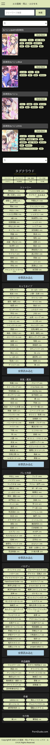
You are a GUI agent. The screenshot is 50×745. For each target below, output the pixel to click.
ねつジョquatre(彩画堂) (13, 29)
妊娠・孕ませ (14, 242)
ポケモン (37, 593)
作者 (30, 181)
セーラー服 (37, 406)
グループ (37, 383)
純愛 (36, 210)
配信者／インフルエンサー (28, 149)
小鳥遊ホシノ (36, 634)
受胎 (36, 257)
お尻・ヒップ (37, 317)
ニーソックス (37, 410)
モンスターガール (13, 601)
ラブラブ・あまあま (37, 196)
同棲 (41, 139)
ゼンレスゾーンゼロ (36, 597)
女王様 (36, 269)
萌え (13, 353)
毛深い (13, 361)
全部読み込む (25, 277)
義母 (41, 46)
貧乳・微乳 (14, 301)
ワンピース (14, 615)
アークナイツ (13, 619)
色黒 (13, 305)
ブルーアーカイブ (37, 569)
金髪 (13, 341)
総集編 (37, 684)
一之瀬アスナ (36, 623)
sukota (14, 700)
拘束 (36, 500)
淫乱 (13, 261)
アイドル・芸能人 (37, 573)
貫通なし (37, 265)
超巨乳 (36, 357)
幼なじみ (14, 226)
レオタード (14, 458)
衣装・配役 (31, 178)
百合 (13, 249)
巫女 (14, 442)
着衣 (13, 508)
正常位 (36, 539)
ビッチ (13, 309)
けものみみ (37, 387)
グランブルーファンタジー (37, 610)
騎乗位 (36, 492)
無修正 (36, 676)
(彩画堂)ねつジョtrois (12, 126)
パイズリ (13, 480)
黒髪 (13, 329)
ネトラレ (14, 230)
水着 (13, 399)
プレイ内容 (42, 178)
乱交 (13, 516)
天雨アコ (14, 623)
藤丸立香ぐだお (36, 605)
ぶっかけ (13, 492)
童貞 (36, 234)
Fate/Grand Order (14, 581)
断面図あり (14, 547)
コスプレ (14, 531)
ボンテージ (14, 395)
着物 (37, 458)
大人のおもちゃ (14, 535)
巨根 (13, 345)
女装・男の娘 (40, 40)
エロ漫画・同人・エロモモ (25, 4)
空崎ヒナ (37, 630)
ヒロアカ (37, 601)
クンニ (13, 504)
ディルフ (14, 364)
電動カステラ (36, 708)
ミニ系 (36, 321)
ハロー (13, 573)
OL (37, 353)
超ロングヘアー (37, 337)
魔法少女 (37, 426)
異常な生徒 (14, 585)
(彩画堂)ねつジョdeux (12, 62)
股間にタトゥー (36, 450)
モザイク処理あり (37, 665)
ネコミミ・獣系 (37, 414)
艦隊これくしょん (37, 589)
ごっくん (37, 520)
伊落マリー (14, 634)
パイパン (14, 297)
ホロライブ (37, 581)
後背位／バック (14, 543)
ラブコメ (14, 254)
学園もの (36, 200)
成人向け (29, 43)
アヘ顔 (36, 508)
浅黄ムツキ (14, 646)
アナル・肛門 (36, 484)
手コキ (36, 504)
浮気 (13, 265)
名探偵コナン (13, 638)
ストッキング (14, 387)
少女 (36, 313)
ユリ (36, 261)
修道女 (14, 450)
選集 (37, 680)
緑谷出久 (37, 642)
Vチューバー (36, 349)
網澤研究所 (14, 708)
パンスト (14, 414)
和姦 (13, 234)
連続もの (14, 676)
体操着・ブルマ (37, 422)
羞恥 (13, 523)
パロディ (7, 181)
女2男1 (13, 246)
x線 (14, 218)
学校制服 (14, 391)
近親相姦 (14, 222)
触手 (36, 516)
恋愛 (36, 242)
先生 (13, 402)
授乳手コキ (37, 43)
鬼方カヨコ (14, 642)
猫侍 (37, 638)
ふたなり (36, 309)
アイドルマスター (14, 577)
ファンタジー (37, 206)
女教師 (29, 104)
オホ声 (36, 531)
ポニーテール (14, 337)
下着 (13, 430)
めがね (36, 391)
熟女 (27, 46)
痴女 (13, 238)
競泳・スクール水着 (13, 406)
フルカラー (14, 665)
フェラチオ (13, 484)
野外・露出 (14, 496)
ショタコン (37, 214)
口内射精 (37, 527)
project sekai (36, 646)
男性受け (37, 249)
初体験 (22, 139)
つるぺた (14, 321)
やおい (13, 210)
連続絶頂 (37, 523)
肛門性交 (14, 500)
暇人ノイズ (36, 700)
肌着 (36, 434)
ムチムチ (14, 317)
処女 (14, 293)
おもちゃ (37, 543)
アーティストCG (37, 672)
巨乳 (21, 43)
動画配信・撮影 (32, 139)
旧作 (30, 75)
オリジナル (13, 569)
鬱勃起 (37, 719)
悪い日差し (13, 195)
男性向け (34, 46)
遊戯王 (14, 605)
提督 (37, 615)
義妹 (37, 454)
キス (36, 535)
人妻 (13, 438)
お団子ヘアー (36, 442)
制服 (14, 383)
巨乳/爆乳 (36, 329)
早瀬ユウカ (14, 630)
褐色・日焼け (14, 333)
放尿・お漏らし (37, 547)
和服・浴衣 (14, 410)
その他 (42, 181)
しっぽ (13, 357)
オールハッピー (37, 577)
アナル (36, 480)
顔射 (41, 107)
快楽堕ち (37, 218)
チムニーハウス (36, 704)
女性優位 (23, 142)
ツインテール (14, 325)
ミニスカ (37, 430)
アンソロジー (14, 672)
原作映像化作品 (13, 688)
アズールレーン (36, 619)
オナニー (23, 40)
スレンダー (37, 325)
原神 (14, 593)
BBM (13, 257)
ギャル (36, 301)
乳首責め (14, 512)
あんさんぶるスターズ (14, 610)
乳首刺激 (14, 551)
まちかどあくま (37, 585)
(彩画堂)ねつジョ (10, 94)
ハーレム (37, 512)
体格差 (36, 345)
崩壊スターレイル (13, 627)
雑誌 (13, 669)
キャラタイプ (19, 178)
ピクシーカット (36, 446)
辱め (14, 206)
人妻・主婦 (36, 293)
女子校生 (37, 395)
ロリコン (37, 297)
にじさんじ (14, 597)
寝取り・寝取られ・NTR (14, 201)
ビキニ (13, 418)
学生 (13, 313)
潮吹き (13, 488)
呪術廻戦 (37, 627)
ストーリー (8, 178)
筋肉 (36, 361)
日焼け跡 (14, 454)
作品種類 (19, 181)
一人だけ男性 (14, 214)
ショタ (36, 222)
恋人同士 (37, 254)
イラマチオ (14, 520)
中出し (31, 40)
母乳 (36, 238)
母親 (36, 341)
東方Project (14, 589)
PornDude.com (40, 731)
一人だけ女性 (36, 191)
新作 (21, 46)
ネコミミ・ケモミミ (36, 438)
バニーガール (14, 422)
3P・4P (37, 488)
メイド (13, 349)
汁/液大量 (36, 551)
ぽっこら (14, 704)
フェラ (36, 476)
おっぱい (23, 72)
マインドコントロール (14, 270)
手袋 (36, 402)
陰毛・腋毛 (37, 333)
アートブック (13, 684)
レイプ (36, 226)
